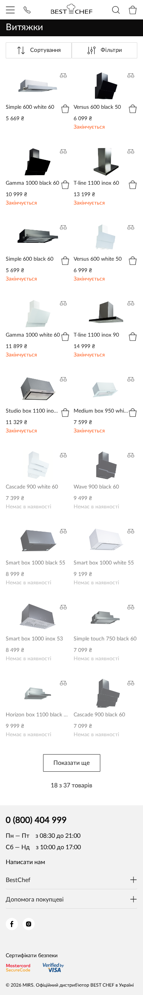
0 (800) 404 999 (36, 820)
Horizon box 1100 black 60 (37, 687)
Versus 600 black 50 (100, 75)
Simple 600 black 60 (32, 227)
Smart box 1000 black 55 (35, 535)
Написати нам (25, 862)
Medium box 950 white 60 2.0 (105, 383)
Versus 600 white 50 (101, 227)
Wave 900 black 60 (99, 455)
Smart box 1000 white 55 (103, 535)
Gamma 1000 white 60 (36, 303)
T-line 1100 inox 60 (99, 151)
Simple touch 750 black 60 (105, 611)
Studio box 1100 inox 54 (34, 383)
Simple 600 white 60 (33, 75)
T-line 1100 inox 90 (99, 303)
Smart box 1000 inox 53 (33, 611)
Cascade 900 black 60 (103, 683)
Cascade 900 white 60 (35, 455)
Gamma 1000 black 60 (36, 151)
